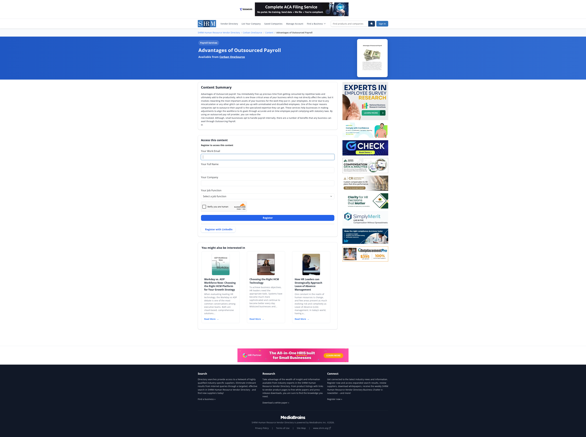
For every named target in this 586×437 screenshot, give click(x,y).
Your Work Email (210, 151)
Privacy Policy (262, 428)
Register (268, 217)
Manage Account (294, 23)
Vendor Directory (229, 23)
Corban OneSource (252, 32)
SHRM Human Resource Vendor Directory (219, 32)
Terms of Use (282, 428)
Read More (209, 318)
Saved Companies (273, 23)
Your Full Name (210, 164)
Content (269, 32)
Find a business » (206, 399)
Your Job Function (211, 190)
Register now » (334, 399)
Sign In (382, 23)
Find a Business (315, 23)
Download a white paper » (275, 402)
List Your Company (251, 23)
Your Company (209, 177)
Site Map (301, 428)
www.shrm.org (321, 428)
